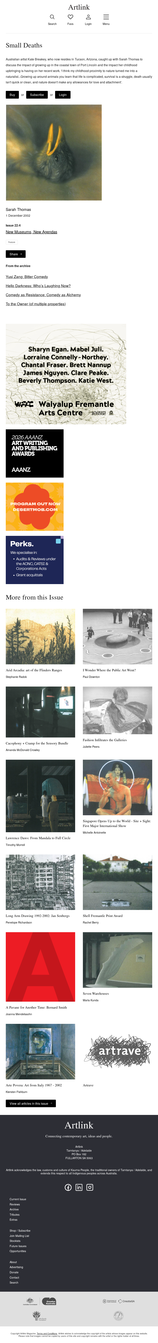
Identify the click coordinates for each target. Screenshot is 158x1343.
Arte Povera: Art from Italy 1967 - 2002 (34, 1085)
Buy (12, 94)
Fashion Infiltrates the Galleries (105, 740)
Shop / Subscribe (20, 1230)
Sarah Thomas (18, 209)
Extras (13, 1219)
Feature (11, 242)
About (13, 1262)
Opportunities (18, 1251)
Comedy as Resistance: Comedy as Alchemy (43, 294)
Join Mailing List (19, 1236)
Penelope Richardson (19, 922)
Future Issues (18, 1246)
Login (63, 94)
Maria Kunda (90, 1000)
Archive (14, 1209)
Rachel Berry (91, 922)
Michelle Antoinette (94, 832)
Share (14, 254)
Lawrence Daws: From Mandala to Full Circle (38, 838)
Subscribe (37, 94)
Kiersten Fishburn (16, 1092)
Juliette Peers (91, 746)
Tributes (14, 1214)
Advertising (16, 1267)
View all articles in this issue (29, 1103)
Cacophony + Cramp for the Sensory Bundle (37, 743)
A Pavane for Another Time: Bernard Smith (36, 1008)
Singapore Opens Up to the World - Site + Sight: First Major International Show (117, 824)
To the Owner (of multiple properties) (36, 303)
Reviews (15, 1204)
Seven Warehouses (96, 994)
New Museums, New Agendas (31, 231)
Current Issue (18, 1199)
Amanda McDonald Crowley (23, 750)
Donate (14, 1272)
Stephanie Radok (16, 677)
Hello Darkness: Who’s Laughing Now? (38, 285)
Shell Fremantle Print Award (103, 916)
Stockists (15, 1241)
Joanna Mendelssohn (19, 1014)
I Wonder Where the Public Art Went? (109, 670)
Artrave (88, 1085)
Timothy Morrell (15, 845)
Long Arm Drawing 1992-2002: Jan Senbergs (38, 916)
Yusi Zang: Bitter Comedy (27, 276)
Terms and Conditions (47, 1333)
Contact (14, 1277)
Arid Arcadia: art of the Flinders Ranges (34, 670)
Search (14, 1282)
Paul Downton (91, 677)
